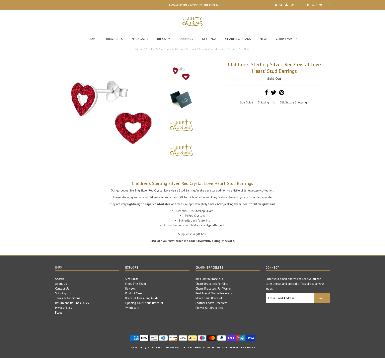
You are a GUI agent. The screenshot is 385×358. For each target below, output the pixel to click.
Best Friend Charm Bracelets (214, 293)
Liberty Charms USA (167, 347)
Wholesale (132, 308)
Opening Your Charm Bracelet (144, 303)
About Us (61, 284)
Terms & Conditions (67, 298)
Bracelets (114, 39)
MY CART (315, 5)
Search (59, 279)
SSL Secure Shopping (293, 102)
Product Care (133, 293)
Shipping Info (266, 102)
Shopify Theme (192, 347)
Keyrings (209, 39)
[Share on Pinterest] (281, 93)
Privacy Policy (63, 308)
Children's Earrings (157, 49)
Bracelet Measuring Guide (141, 298)
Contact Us (62, 288)
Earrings (186, 39)
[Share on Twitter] (273, 93)
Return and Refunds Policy (72, 303)
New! (263, 39)
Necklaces (140, 39)
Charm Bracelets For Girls (212, 284)
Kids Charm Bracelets (209, 279)
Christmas (284, 39)
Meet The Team (135, 284)
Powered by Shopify (242, 347)
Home (92, 39)
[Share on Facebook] (266, 93)
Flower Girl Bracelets (209, 308)
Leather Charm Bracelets (211, 303)
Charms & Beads (238, 39)
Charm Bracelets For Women (214, 288)
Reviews (130, 288)
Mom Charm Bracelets (210, 298)
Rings (161, 39)
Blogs (58, 312)
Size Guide (246, 102)
